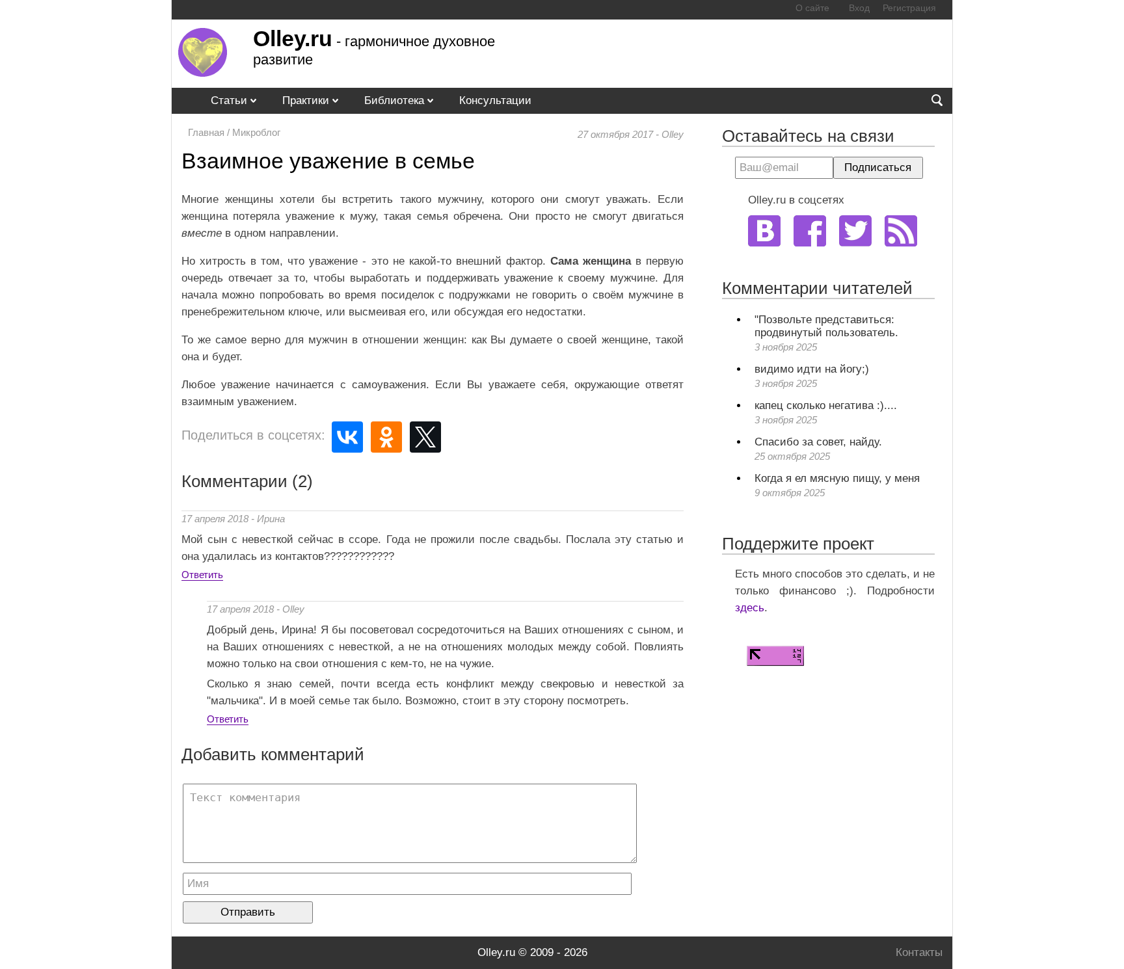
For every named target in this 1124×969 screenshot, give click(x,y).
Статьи (229, 100)
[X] (425, 437)
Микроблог (256, 132)
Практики (305, 100)
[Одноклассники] (386, 437)
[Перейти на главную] (202, 73)
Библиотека (394, 100)
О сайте (812, 8)
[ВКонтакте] (347, 437)
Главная (206, 132)
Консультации (495, 100)
